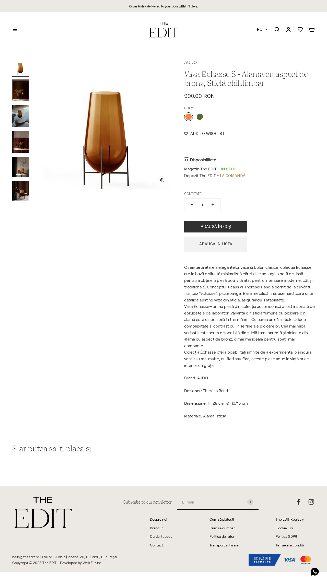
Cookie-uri (284, 527)
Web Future (92, 562)
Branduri (157, 527)
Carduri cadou (161, 536)
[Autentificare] (288, 29)
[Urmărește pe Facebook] (298, 501)
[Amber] (188, 116)
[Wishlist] (300, 29)
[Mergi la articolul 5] (20, 168)
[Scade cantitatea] (191, 204)
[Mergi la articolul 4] (20, 142)
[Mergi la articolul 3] (20, 117)
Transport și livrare (224, 545)
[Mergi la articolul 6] (20, 191)
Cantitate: (193, 194)
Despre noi (158, 519)
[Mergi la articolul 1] (20, 68)
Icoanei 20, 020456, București (92, 556)
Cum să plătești (221, 519)
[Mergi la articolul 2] (20, 91)
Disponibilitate (203, 159)
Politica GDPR (286, 536)
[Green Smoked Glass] (199, 116)
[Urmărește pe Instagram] (311, 501)
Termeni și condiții (290, 545)
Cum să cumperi (222, 527)
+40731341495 (53, 556)
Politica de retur (222, 536)
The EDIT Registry (290, 519)
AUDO (190, 62)
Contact (156, 545)
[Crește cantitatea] (212, 204)
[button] (204, 133)
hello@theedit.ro (25, 556)
